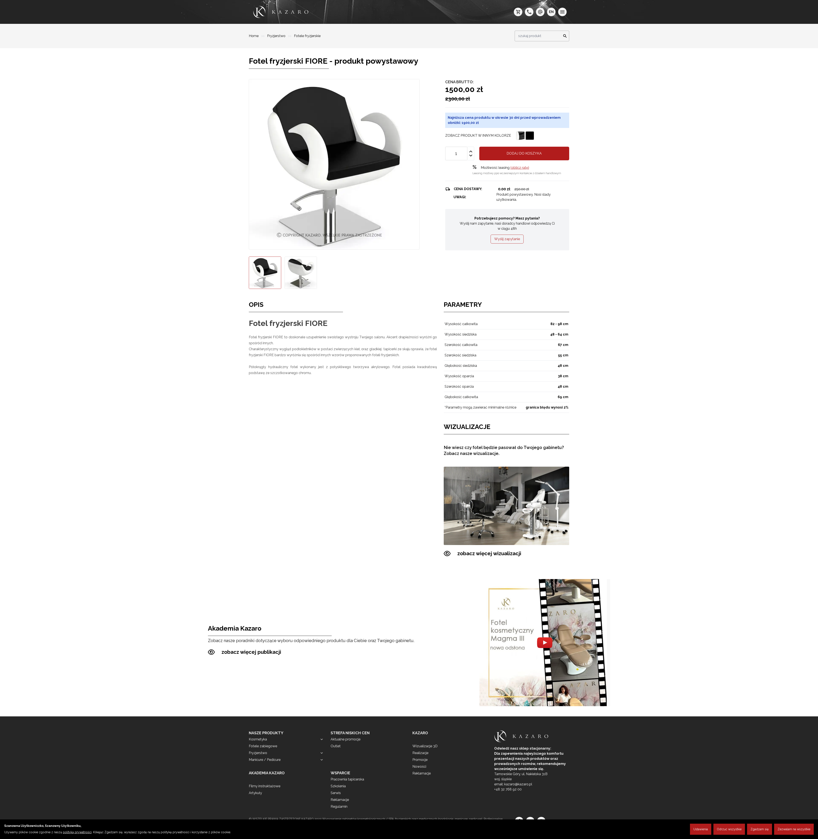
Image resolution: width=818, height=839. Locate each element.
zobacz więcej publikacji (251, 652)
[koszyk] (518, 12)
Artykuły (255, 793)
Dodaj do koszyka (524, 153)
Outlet (336, 746)
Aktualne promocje (345, 739)
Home (254, 36)
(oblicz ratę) (519, 168)
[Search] (564, 36)
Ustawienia (700, 829)
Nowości (419, 766)
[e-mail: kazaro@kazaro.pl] (540, 12)
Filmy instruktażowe (264, 786)
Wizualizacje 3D (425, 746)
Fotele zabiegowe (263, 746)
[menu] (562, 12)
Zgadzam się (759, 829)
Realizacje (420, 753)
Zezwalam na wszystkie (794, 829)
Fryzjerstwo (276, 36)
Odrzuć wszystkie (729, 829)
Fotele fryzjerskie (307, 36)
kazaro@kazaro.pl (518, 784)
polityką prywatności (77, 832)
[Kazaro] (281, 11)
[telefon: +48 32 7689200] (529, 12)
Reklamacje (340, 800)
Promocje (420, 760)
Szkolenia (338, 786)
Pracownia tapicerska (347, 779)
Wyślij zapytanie (507, 239)
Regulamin (339, 807)
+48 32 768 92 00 (508, 789)
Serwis (336, 793)
